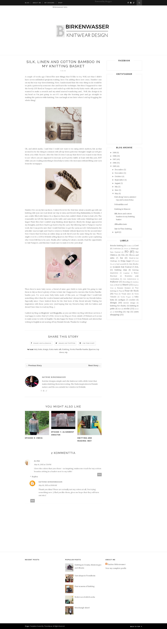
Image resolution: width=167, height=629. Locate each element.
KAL (136, 267)
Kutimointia (85, 213)
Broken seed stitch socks (85, 597)
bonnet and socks (61, 298)
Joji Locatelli (121, 264)
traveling (118, 312)
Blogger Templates (30, 626)
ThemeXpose (48, 626)
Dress (126, 248)
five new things (58, 76)
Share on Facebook (42, 343)
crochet (132, 300)
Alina (37, 461)
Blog (27, 3)
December (119, 170)
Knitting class (121, 270)
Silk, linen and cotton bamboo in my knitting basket (124, 217)
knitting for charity (118, 306)
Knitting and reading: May (84, 439)
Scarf (117, 285)
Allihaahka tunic (120, 224)
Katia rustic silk (55, 349)
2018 (114, 156)
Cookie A (129, 246)
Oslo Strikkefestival (129, 279)
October (118, 176)
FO (126, 251)
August (117, 183)
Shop (60, 3)
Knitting (65, 349)
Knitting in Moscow (122, 209)
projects (48, 79)
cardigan (121, 300)
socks (127, 308)
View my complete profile (115, 568)
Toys (116, 294)
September (119, 180)
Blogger (108, 1)
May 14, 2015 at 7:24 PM (42, 464)
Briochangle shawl (82, 608)
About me (37, 3)
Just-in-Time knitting (123, 229)
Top (120, 291)
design (45, 349)
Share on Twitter (67, 343)
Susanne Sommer (124, 288)
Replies (35, 477)
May (116, 193)
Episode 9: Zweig (34, 438)
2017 (114, 159)
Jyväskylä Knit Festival (122, 267)
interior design (129, 303)
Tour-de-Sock (131, 290)
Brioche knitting (116, 245)
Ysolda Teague (126, 297)
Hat (121, 258)
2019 (114, 152)
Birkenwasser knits (60, 7)
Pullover (114, 281)
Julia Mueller (133, 264)
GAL (123, 255)
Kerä (40, 88)
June (116, 190)
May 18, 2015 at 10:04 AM (48, 485)
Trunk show (126, 294)
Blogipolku (57, 313)
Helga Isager (126, 261)
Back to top (135, 626)
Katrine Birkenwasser (54, 377)
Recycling (126, 282)
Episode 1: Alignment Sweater (62, 433)
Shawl (125, 284)
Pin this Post (89, 343)
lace (119, 309)
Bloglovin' (45, 313)
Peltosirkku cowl (121, 204)
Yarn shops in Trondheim (85, 576)
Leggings (126, 273)
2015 (114, 166)
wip (66, 352)
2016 (114, 163)
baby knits (38, 349)
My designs (49, 3)
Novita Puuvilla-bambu (79, 349)
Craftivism (117, 249)
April (116, 232)
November (119, 173)
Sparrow (92, 349)
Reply (99, 474)
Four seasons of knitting (84, 586)
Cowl (136, 245)
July (116, 187)
